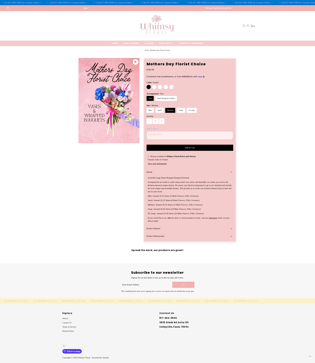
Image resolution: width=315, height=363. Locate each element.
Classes (149, 43)
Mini (150, 110)
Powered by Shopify (100, 358)
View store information (157, 164)
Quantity (150, 116)
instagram (213, 218)
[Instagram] (7, 8)
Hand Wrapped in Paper (166, 98)
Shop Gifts (165, 43)
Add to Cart (190, 148)
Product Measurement (156, 236)
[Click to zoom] (135, 62)
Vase (150, 98)
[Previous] (85, 8)
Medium (170, 110)
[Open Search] (244, 26)
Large (181, 110)
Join (183, 285)
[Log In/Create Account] (248, 26)
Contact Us (67, 323)
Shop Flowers (131, 43)
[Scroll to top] (310, 356)
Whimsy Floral (84, 358)
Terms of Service (69, 327)
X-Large (192, 110)
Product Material (153, 228)
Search (65, 318)
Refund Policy (68, 331)
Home (115, 43)
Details (149, 172)
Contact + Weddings (191, 43)
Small (160, 110)
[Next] (229, 8)
